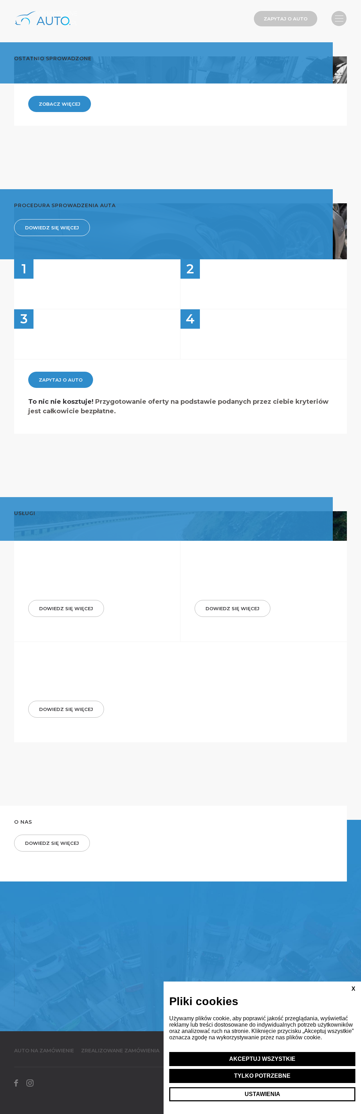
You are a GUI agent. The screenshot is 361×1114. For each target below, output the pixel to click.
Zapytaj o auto (285, 18)
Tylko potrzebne (262, 1076)
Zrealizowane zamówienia (120, 1050)
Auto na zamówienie (44, 1050)
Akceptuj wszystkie (262, 1059)
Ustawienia (262, 1094)
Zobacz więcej (59, 104)
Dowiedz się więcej (52, 227)
